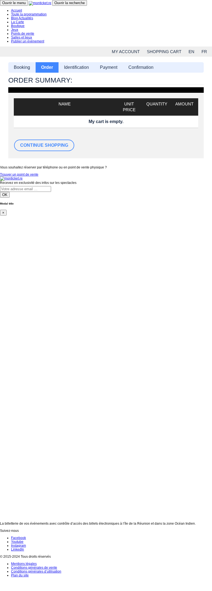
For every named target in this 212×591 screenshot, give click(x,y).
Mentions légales (24, 564)
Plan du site (20, 575)
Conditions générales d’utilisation (36, 571)
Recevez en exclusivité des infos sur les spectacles (38, 183)
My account (126, 51)
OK (4, 195)
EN (191, 51)
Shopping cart (164, 51)
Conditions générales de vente (34, 568)
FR (204, 51)
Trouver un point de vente (19, 174)
